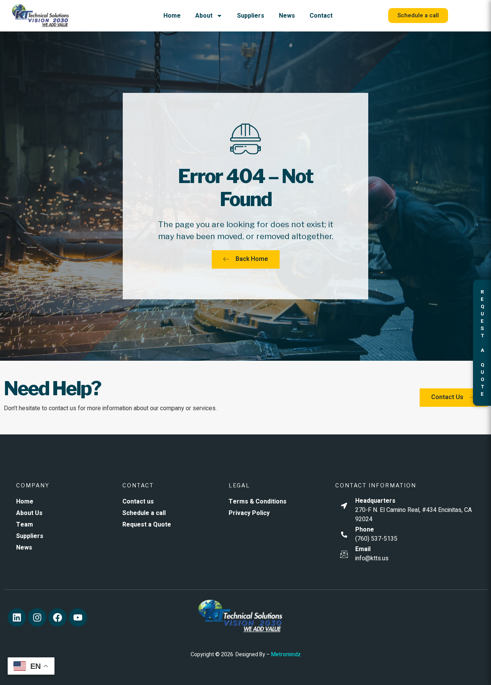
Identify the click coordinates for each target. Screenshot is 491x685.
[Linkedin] (17, 617)
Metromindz (286, 654)
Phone (364, 529)
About (204, 15)
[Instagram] (37, 617)
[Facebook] (57, 617)
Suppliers (250, 15)
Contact (321, 15)
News (287, 15)
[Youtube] (78, 617)
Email (363, 549)
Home (172, 15)
